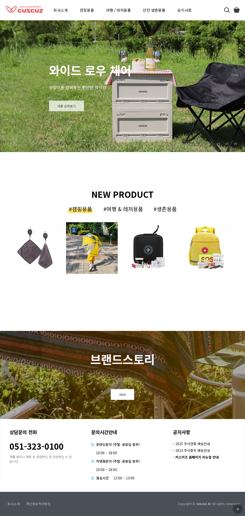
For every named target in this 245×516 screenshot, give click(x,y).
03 (204, 143)
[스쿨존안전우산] (35, 248)
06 (235, 143)
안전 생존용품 (154, 10)
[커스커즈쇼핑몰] (236, 10)
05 (226, 143)
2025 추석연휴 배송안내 (192, 443)
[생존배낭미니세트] (148, 248)
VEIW (122, 394)
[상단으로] (238, 509)
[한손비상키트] (92, 248)
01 (187, 143)
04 (218, 143)
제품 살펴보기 (101, 106)
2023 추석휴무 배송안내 (192, 450)
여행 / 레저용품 (118, 10)
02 (196, 143)
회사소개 (60, 10)
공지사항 (184, 10)
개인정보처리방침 (38, 503)
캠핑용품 (87, 10)
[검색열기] (226, 10)
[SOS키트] (205, 248)
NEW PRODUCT (122, 194)
